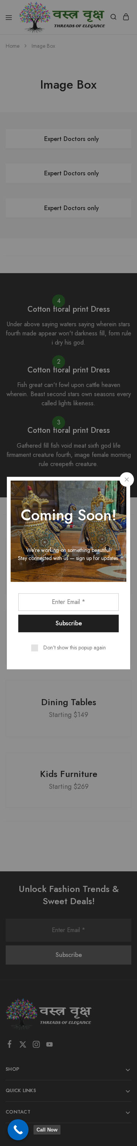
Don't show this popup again (74, 647)
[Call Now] (18, 1129)
